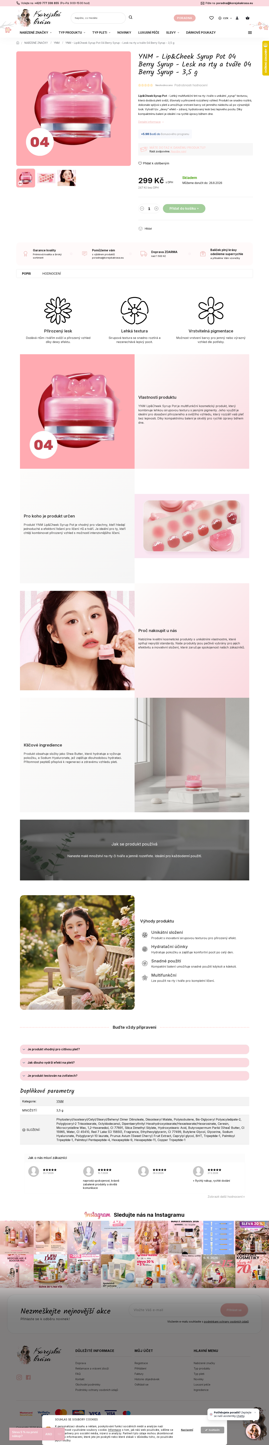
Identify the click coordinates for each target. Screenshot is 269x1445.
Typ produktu (202, 1368)
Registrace (141, 1363)
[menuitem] (35, 32)
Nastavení (187, 1430)
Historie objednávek (147, 1379)
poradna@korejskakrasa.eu (234, 3)
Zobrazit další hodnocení (225, 1196)
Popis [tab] (26, 273)
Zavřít (176, 226)
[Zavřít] (255, 1412)
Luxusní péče (202, 1384)
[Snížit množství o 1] (142, 209)
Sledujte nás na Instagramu (149, 1215)
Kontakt (79, 1379)
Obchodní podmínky (87, 1384)
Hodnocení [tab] (51, 273)
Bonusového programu (175, 134)
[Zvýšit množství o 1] (156, 209)
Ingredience (201, 1389)
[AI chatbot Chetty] (253, 1431)
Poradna (184, 18)
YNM (60, 1101)
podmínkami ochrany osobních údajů (226, 1321)
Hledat (130, 17)
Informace (114, 1429)
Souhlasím (214, 1430)
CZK (226, 18)
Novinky (199, 1379)
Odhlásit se (141, 1384)
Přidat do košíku (183, 208)
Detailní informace (149, 121)
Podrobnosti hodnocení (190, 85)
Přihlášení (140, 1368)
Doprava (80, 1363)
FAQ (78, 1373)
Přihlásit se (234, 1310)
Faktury (139, 1373)
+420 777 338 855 (46, 3)
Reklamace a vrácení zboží (92, 1368)
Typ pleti (199, 1373)
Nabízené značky (204, 1363)
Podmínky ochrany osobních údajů (96, 1389)
